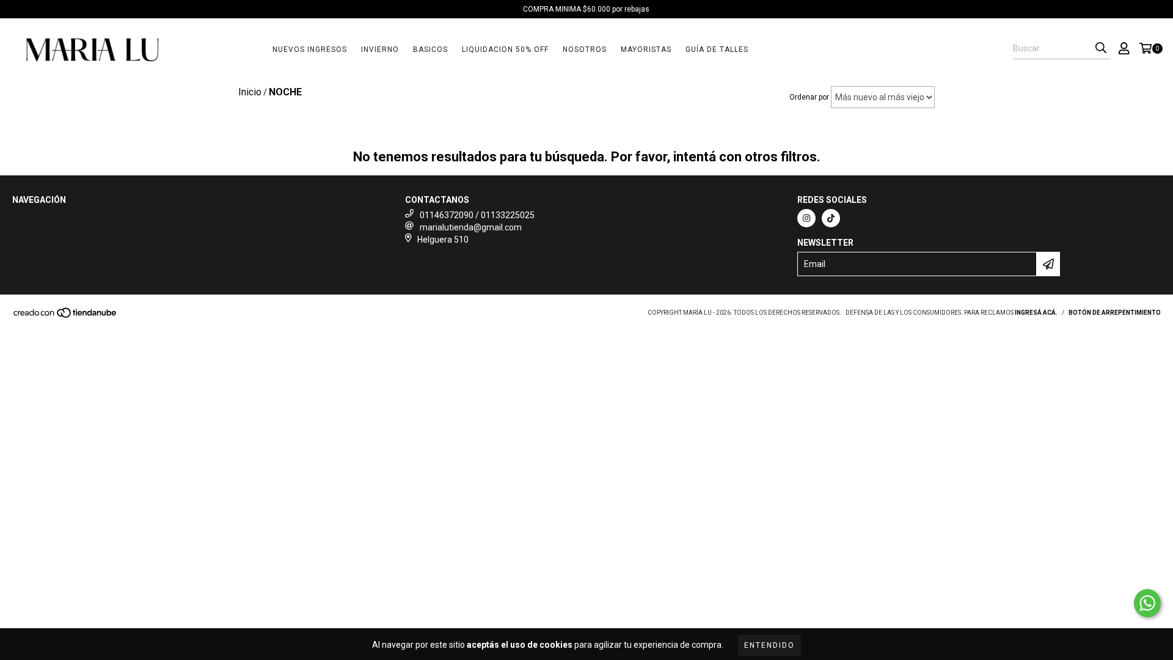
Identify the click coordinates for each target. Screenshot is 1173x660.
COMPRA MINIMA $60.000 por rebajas (586, 9)
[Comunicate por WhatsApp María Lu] (1147, 603)
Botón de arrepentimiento (1115, 312)
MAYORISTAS (646, 49)
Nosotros (585, 49)
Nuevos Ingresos (309, 49)
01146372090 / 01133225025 (477, 215)
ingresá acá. (1036, 312)
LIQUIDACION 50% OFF (505, 49)
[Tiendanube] (65, 317)
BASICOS (430, 49)
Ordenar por (809, 97)
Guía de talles (716, 49)
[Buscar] (1101, 48)
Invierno (380, 49)
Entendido (769, 645)
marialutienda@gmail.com (471, 227)
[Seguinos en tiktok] (831, 218)
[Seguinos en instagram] (806, 218)
